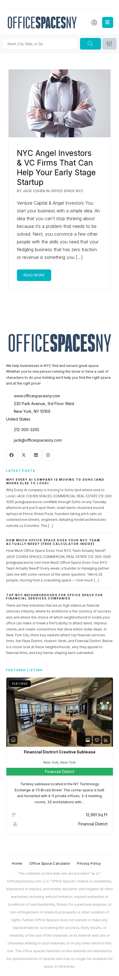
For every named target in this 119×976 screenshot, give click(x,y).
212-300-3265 (26, 429)
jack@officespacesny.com (38, 440)
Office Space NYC (67, 191)
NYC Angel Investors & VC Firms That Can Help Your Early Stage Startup (56, 167)
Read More (34, 275)
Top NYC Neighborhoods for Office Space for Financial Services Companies (54, 596)
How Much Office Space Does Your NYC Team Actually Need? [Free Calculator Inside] (53, 542)
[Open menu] (107, 22)
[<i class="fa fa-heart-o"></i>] (97, 740)
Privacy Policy (89, 863)
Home (17, 863)
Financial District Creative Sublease (59, 752)
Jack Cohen (34, 191)
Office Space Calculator (49, 863)
